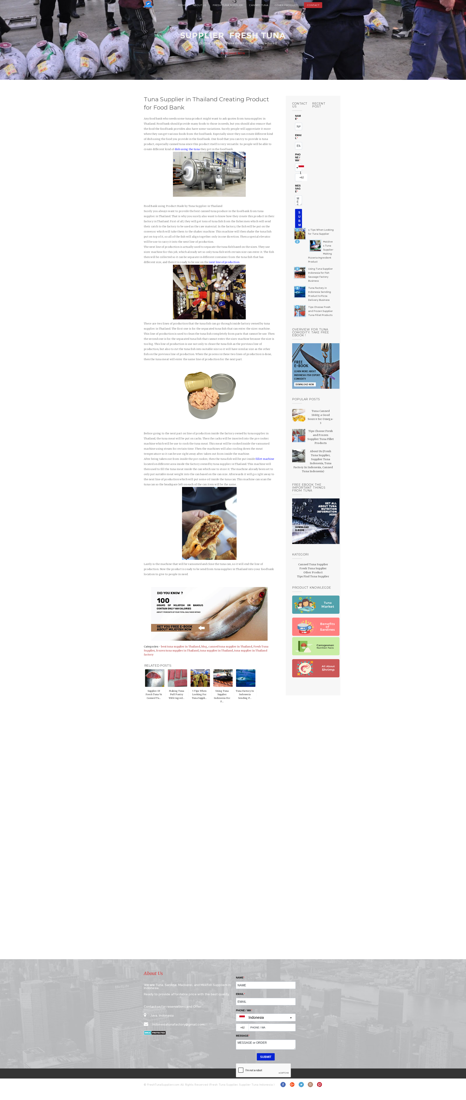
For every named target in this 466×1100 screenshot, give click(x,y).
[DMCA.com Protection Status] (155, 1034)
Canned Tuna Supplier (313, 564)
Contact (313, 5)
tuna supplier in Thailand (216, 650)
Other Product (286, 5)
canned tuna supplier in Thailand (230, 646)
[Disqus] (209, 745)
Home (182, 5)
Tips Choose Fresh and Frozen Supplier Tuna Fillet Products (320, 311)
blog (204, 646)
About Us (200, 5)
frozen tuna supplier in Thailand (177, 650)
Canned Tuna (258, 5)
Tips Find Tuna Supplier (313, 576)
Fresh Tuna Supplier (228, 5)
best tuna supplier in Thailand (180, 646)
